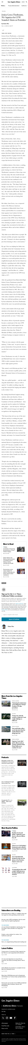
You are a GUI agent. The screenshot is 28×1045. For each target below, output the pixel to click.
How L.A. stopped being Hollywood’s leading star (14, 941)
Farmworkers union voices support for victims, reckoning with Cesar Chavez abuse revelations (9, 572)
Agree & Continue (14, 619)
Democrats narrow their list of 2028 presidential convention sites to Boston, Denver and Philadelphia (14, 984)
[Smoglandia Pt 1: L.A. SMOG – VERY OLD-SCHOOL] (22, 802)
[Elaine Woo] (4, 626)
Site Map (3, 1011)
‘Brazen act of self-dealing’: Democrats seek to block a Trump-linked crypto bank (19, 847)
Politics (3, 5)
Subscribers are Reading (11, 910)
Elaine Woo (11, 626)
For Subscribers (5, 925)
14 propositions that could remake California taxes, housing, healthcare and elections (19, 872)
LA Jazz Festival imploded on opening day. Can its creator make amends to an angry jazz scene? (13, 928)
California (14, 867)
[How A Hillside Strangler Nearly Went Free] (22, 784)
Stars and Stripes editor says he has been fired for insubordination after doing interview (18, 731)
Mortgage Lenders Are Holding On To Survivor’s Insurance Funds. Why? (8, 762)
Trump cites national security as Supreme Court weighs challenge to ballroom (19, 718)
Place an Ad (5, 1028)
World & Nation (15, 726)
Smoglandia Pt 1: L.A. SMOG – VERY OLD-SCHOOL (7, 802)
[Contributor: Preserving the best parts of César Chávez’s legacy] (21, 549)
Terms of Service (19, 603)
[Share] (3, 30)
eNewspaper (5, 1023)
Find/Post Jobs (5, 1025)
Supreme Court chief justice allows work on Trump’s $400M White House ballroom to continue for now (18, 744)
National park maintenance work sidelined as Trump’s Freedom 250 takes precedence (19, 705)
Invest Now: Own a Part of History (20, 1027)
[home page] (14, 2)
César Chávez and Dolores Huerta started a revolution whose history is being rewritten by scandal (9, 560)
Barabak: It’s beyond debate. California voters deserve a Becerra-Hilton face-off (18, 835)
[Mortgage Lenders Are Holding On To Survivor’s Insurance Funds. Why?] (22, 763)
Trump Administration (13, 5)
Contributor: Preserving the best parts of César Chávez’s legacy (9, 550)
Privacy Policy (5, 609)
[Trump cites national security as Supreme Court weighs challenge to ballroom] (6, 716)
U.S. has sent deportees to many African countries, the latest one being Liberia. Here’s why (13, 960)
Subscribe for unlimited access (8, 1009)
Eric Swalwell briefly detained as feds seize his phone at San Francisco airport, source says (18, 859)
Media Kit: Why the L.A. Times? (20, 1024)
